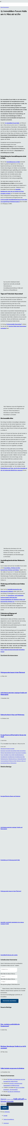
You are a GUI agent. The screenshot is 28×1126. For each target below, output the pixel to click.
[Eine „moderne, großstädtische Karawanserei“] (6, 1021)
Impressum (6, 1123)
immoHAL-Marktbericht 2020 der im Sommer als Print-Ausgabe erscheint (12, 192)
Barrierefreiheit (8, 753)
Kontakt (5, 1116)
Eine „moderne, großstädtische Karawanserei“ (10, 1025)
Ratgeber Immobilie (10, 749)
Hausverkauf (18, 753)
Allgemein (3, 1099)
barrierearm (3, 751)
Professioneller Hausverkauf (14, 324)
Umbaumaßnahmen (21, 759)
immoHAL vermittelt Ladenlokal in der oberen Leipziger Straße (12, 923)
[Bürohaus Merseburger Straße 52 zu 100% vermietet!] (6, 1043)
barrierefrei (8, 751)
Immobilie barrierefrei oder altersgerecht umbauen (11, 590)
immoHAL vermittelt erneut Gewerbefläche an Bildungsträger (12, 1085)
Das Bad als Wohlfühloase (14, 1092)
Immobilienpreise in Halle (13, 162)
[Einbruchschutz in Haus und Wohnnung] (6, 711)
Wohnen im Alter (12, 761)
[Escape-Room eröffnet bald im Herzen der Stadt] (6, 731)
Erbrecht (13, 753)
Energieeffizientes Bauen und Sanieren (10, 796)
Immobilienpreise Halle (20, 757)
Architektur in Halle (10, 1099)
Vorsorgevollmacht (5, 761)
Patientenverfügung (12, 759)
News (25, 1099)
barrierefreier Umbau (15, 751)
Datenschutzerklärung (8, 1119)
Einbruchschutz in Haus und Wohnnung (12, 715)
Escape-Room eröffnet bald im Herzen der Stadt (13, 736)
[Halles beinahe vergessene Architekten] (6, 1065)
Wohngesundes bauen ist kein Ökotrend (13, 672)
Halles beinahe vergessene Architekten (12, 1068)
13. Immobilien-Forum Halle (12, 123)
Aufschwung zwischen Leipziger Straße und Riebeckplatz (14, 694)
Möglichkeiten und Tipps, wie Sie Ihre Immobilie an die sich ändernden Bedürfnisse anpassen (14, 469)
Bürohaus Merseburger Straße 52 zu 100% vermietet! (13, 1047)
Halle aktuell (3, 749)
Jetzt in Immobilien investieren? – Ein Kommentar (13, 1089)
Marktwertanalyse (4, 759)
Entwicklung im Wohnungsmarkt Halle (10, 860)
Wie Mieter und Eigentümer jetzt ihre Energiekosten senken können (14, 1080)
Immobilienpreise (11, 757)
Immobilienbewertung (19, 755)
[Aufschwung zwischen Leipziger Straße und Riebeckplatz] (6, 689)
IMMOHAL (7, 1112)
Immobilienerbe (4, 757)
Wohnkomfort (13, 763)
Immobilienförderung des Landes (9, 955)
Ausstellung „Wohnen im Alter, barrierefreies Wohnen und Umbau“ (10, 569)
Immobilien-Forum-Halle (9, 755)
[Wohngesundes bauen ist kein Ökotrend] (6, 669)
